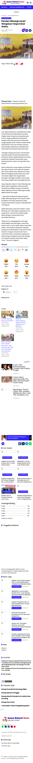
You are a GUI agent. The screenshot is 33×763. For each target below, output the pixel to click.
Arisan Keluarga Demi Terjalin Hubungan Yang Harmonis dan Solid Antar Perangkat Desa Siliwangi (7, 346)
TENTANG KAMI (5, 746)
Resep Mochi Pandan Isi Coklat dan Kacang (16, 697)
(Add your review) (6, 518)
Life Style (10, 685)
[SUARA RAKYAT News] (13, 2)
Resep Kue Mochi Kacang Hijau (14, 689)
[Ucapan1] (16, 12)
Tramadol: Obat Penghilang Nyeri (15, 706)
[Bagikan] (30, 30)
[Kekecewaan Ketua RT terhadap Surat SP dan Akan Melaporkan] (24, 472)
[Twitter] (23, 443)
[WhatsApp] (30, 443)
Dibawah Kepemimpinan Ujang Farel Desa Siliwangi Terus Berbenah (21, 322)
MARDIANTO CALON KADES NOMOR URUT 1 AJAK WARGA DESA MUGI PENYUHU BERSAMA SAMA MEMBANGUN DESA (24, 463)
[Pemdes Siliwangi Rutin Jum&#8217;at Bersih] (7, 314)
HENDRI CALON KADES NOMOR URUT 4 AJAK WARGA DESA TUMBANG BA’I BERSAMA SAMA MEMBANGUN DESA (8, 463)
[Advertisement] (16, 83)
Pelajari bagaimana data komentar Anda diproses (15, 572)
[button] (27, 3)
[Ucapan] (4, 648)
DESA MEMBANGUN (6, 18)
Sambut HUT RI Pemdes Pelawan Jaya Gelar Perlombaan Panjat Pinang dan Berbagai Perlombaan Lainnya (8, 497)
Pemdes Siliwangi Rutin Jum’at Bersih (7, 320)
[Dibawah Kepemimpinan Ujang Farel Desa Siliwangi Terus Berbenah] (22, 314)
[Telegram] (26, 443)
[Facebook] (19, 443)
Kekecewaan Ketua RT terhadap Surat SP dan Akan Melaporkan (24, 480)
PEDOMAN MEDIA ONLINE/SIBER (10, 743)
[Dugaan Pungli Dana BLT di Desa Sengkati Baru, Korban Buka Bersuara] (8, 472)
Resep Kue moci (8, 702)
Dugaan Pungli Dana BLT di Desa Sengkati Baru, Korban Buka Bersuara (8, 480)
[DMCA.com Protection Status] (6, 681)
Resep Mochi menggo (10, 693)
